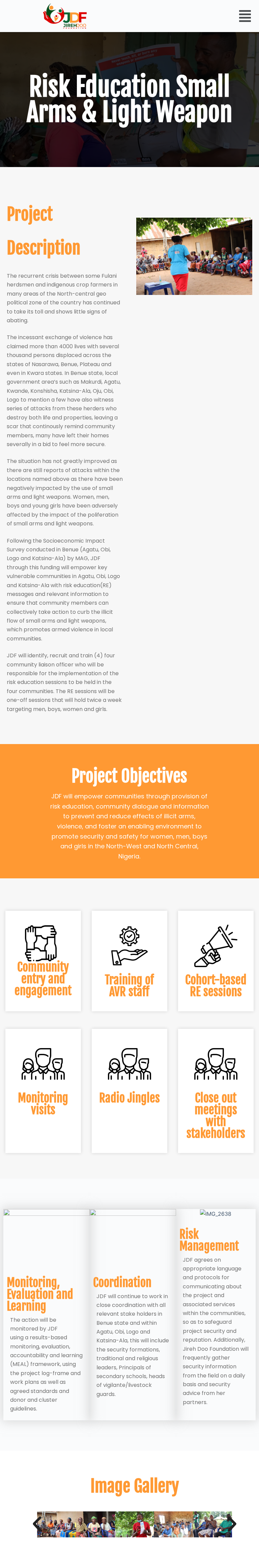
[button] (245, 16)
